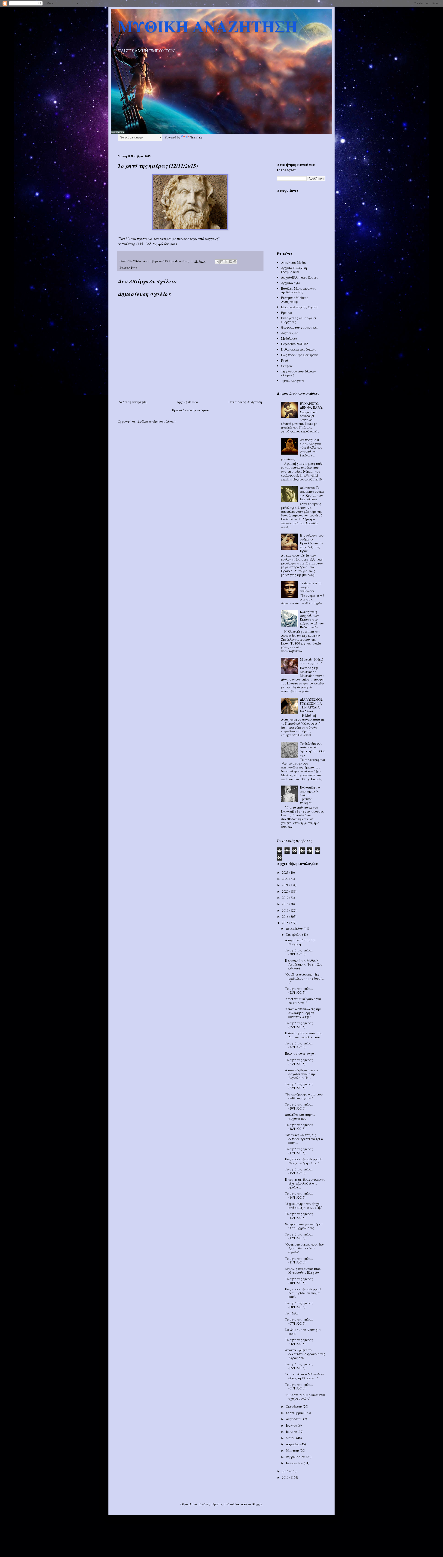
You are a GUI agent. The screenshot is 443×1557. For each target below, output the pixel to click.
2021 (285, 885)
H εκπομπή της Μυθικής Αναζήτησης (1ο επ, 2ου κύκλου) (303, 964)
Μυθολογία (289, 338)
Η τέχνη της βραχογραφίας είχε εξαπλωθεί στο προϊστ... (305, 1183)
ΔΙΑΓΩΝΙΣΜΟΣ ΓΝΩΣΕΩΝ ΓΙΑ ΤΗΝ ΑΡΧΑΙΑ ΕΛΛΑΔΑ (311, 705)
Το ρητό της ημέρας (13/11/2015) (299, 1216)
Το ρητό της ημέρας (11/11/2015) (299, 1260)
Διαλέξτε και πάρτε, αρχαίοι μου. (300, 1116)
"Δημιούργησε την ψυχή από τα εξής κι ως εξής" (304, 1205)
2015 (285, 923)
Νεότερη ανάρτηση (133, 402)
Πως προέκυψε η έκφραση (299, 355)
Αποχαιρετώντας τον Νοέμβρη (300, 942)
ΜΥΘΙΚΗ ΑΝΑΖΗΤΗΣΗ (207, 26)
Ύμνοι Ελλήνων (292, 380)
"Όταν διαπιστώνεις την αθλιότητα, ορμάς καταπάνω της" (303, 1013)
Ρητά (134, 268)
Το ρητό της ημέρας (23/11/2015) (299, 1062)
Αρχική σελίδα (187, 402)
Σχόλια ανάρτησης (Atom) (157, 421)
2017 (285, 910)
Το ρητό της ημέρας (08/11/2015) (299, 1305)
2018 (285, 904)
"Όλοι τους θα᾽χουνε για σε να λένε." (303, 1000)
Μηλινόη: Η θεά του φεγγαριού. (311, 661)
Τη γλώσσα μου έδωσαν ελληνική (298, 373)
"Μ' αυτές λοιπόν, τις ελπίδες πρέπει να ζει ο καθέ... (304, 1139)
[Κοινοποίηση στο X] (226, 261)
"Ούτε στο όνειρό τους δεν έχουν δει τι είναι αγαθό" (304, 1248)
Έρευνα (286, 312)
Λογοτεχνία (290, 333)
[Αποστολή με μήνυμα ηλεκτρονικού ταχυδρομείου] (217, 261)
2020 (285, 891)
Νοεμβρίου (294, 934)
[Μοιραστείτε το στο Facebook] (230, 261)
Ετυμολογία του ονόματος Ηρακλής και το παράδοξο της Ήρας (311, 543)
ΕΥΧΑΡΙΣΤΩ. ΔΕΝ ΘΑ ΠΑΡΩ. (311, 405)
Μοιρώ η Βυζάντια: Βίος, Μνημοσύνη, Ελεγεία (303, 1270)
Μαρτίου (293, 1450)
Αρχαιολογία (290, 283)
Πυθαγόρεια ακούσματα (299, 349)
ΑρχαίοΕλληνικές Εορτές (299, 277)
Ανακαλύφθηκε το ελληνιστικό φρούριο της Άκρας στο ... (305, 1354)
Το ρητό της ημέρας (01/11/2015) (299, 1386)
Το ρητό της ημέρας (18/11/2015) (299, 1126)
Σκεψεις (287, 366)
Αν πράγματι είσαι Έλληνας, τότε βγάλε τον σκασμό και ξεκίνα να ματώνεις (302, 449)
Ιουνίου (292, 1431)
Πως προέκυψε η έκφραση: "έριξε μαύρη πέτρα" (304, 1161)
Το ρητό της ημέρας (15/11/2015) (299, 1171)
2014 (285, 1471)
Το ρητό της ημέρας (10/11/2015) (299, 1281)
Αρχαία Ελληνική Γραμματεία (294, 270)
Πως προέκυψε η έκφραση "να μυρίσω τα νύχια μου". (303, 1293)
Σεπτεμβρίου (295, 1412)
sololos (234, 1504)
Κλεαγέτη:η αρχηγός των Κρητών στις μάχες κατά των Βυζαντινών (312, 619)
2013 (285, 1477)
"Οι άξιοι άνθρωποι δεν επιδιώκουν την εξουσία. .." (305, 978)
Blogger (257, 1504)
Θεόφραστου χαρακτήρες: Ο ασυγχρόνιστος (304, 1226)
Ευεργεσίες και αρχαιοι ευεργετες (298, 320)
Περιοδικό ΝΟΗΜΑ (294, 344)
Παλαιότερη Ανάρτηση (245, 402)
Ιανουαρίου (295, 1463)
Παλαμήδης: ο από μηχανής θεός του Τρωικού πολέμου (310, 795)
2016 (285, 916)
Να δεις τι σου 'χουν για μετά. (303, 1331)
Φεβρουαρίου (296, 1457)
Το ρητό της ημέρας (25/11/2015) (299, 1025)
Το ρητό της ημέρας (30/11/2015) (299, 952)
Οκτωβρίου (294, 1406)
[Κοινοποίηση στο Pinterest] (235, 261)
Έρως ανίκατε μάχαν (300, 1053)
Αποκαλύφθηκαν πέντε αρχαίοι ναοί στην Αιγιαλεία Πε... (302, 1074)
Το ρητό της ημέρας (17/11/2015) (299, 1151)
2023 (285, 872)
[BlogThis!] (221, 261)
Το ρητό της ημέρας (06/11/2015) (299, 1342)
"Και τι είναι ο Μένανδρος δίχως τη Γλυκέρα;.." (304, 1376)
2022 (285, 878)
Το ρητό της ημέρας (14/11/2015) (299, 1195)
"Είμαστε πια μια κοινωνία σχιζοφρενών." (305, 1396)
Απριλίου (293, 1444)
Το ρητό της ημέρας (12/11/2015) (299, 1236)
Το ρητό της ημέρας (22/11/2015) (299, 1086)
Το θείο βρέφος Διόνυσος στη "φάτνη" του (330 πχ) (312, 749)
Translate (196, 137)
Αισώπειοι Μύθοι (293, 262)
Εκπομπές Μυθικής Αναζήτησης (294, 299)
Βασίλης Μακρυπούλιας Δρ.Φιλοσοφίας (298, 290)
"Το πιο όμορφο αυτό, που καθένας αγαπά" (304, 1096)
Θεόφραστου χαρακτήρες (299, 327)
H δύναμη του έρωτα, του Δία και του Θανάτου (303, 1035)
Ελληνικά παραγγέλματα (300, 307)
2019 (285, 897)
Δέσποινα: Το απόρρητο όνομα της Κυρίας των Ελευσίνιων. (312, 493)
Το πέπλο (291, 1313)
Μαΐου (291, 1438)
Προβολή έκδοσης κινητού (190, 410)
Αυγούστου (294, 1419)
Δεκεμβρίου (295, 928)
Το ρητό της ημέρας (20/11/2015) (299, 1106)
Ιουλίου (292, 1425)
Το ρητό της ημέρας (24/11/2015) (299, 1045)
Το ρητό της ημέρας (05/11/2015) (299, 1366)
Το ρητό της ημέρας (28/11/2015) (299, 990)
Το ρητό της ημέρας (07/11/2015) (299, 1321)
